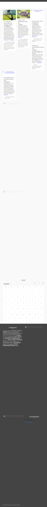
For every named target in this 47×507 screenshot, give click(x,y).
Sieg (4, 48)
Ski (16, 341)
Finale (4, 334)
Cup (11, 43)
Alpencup (6, 330)
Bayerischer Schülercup (16, 330)
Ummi (18, 45)
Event (4, 44)
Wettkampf (5, 49)
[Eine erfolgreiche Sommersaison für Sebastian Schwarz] (9, 15)
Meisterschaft (11, 337)
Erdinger (13, 43)
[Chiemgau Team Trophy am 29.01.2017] (37, 15)
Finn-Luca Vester (8, 334)
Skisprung (12, 342)
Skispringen (6, 342)
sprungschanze (20, 44)
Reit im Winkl (23, 40)
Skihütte (26, 41)
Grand (6, 44)
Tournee (12, 344)
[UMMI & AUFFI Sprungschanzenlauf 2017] (23, 14)
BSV (7, 43)
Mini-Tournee (18, 337)
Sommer (18, 342)
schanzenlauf (22, 41)
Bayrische (5, 43)
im (23, 39)
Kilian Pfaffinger (17, 334)
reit (20, 40)
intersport (25, 39)
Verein (24, 45)
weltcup (27, 45)
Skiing (18, 341)
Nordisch (11, 44)
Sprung (9, 48)
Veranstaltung (12, 48)
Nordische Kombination (12, 338)
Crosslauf (9, 43)
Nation (8, 44)
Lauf (27, 39)
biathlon (5, 332)
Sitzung (33, 67)
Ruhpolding (5, 341)
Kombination (14, 335)
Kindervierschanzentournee (7, 335)
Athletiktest (9, 330)
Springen (6, 48)
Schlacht (8, 47)
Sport (4, 344)
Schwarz (13, 47)
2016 (3, 330)
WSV (7, 49)
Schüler (11, 341)
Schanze (26, 40)
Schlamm (10, 47)
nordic (4, 338)
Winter (13, 345)
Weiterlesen (20, 37)
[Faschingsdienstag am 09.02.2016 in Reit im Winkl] (9, 73)
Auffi (20, 39)
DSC (18, 333)
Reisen (19, 40)
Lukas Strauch (5, 337)
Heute (39, 283)
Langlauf (18, 335)
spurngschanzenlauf (25, 44)
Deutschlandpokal (13, 333)
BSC (8, 332)
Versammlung (34, 68)
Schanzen (5, 47)
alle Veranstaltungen (28, 422)
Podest (4, 339)
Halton (13, 334)
